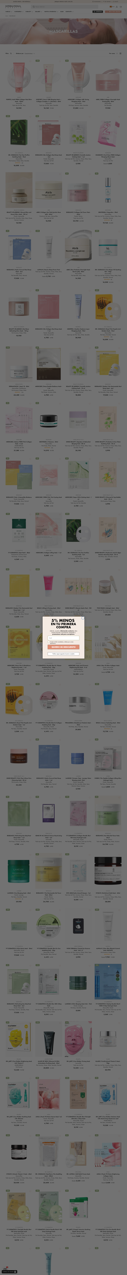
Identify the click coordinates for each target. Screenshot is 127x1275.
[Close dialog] (83, 618)
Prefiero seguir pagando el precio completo (63, 654)
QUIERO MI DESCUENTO (64, 647)
